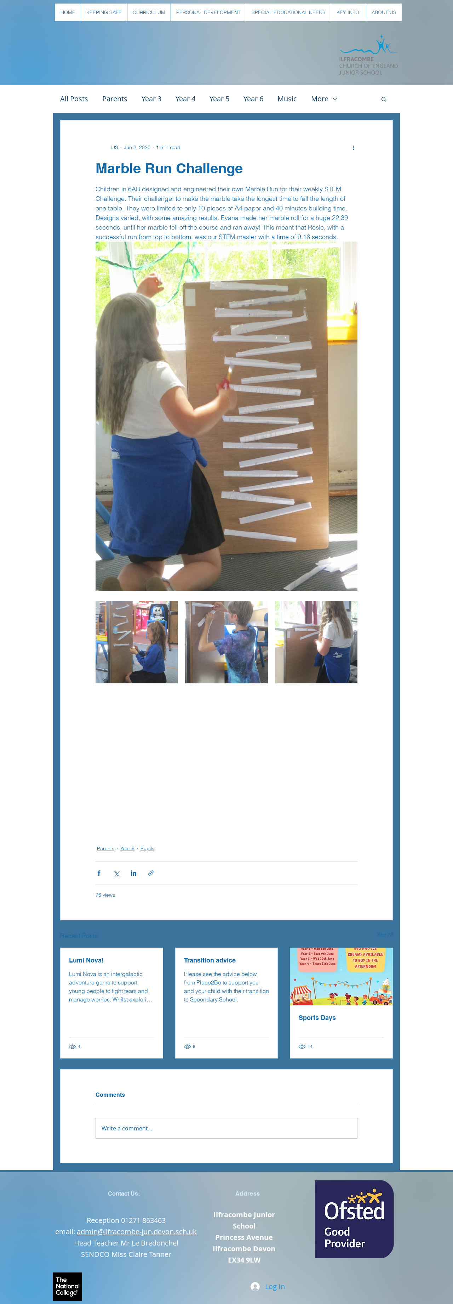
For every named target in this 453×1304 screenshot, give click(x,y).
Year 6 (253, 98)
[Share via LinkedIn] (133, 873)
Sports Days (317, 1017)
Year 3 (151, 98)
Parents (114, 98)
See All (385, 934)
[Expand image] (137, 642)
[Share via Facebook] (99, 873)
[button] (104, 12)
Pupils (147, 848)
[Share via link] (151, 873)
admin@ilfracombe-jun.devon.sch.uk (137, 1231)
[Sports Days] (341, 976)
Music (287, 98)
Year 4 (185, 98)
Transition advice (210, 960)
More (319, 98)
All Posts (74, 98)
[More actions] (353, 147)
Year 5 (219, 98)
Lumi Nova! (86, 960)
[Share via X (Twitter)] (116, 873)
